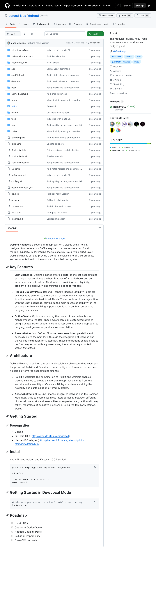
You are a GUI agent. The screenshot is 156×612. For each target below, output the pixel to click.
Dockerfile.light (18, 150)
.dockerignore (18, 137)
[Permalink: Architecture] (8, 355)
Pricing (107, 5)
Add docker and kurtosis (59, 206)
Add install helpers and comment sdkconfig (68, 75)
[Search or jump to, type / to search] (118, 5)
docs (13, 87)
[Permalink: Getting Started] (8, 416)
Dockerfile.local (19, 156)
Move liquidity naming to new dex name (66, 100)
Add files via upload (56, 56)
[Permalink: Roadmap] (8, 515)
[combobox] (66, 34)
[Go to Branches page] (25, 33)
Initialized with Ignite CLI (59, 50)
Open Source (72, 5)
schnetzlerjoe (18, 43)
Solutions (35, 5)
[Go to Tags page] (31, 33)
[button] (95, 467)
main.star (16, 212)
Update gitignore (55, 143)
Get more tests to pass (58, 112)
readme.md (17, 218)
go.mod (15, 193)
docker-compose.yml (21, 187)
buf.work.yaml (18, 175)
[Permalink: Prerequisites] (8, 425)
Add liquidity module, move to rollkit (64, 125)
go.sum (15, 200)
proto (14, 100)
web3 (136, 62)
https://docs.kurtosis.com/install (50, 436)
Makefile (15, 168)
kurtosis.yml (17, 206)
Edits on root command (58, 69)
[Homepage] (7, 5)
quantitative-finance (121, 62)
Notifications (107, 15)
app (13, 69)
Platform (18, 5)
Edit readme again (56, 218)
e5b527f (69, 43)
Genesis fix (52, 106)
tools (13, 118)
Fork (126, 15)
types (14, 125)
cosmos (129, 56)
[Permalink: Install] (8, 451)
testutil (14, 112)
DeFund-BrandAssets (22, 56)
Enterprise (91, 5)
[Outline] (99, 228)
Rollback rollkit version (38, 43)
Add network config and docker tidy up (66, 137)
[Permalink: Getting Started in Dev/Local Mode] (8, 492)
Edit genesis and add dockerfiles (63, 87)
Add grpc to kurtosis (57, 94)
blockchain (116, 56)
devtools (15, 81)
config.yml (16, 181)
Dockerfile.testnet (20, 162)
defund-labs (17, 16)
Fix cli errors (53, 62)
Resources (52, 5)
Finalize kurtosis (55, 156)
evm (139, 56)
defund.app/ (119, 51)
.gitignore (16, 143)
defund (33, 16)
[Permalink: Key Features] (8, 267)
